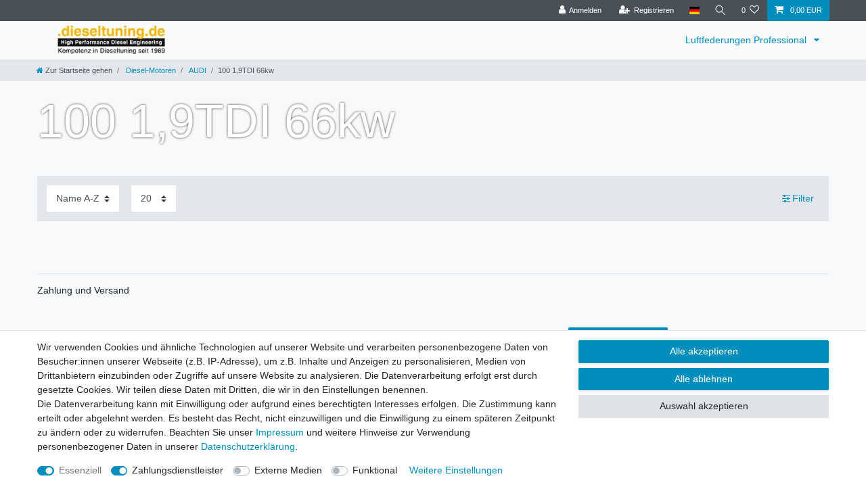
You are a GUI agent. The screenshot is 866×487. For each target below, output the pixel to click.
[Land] (693, 10)
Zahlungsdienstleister (177, 470)
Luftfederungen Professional (747, 39)
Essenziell (80, 470)
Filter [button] (803, 198)
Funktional (374, 470)
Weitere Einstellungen (456, 470)
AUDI (196, 70)
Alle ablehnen (704, 378)
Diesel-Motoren (150, 70)
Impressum (280, 432)
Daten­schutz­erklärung (248, 446)
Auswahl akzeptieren (704, 405)
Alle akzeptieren (704, 351)
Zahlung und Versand (83, 290)
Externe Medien (288, 470)
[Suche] (720, 10)
